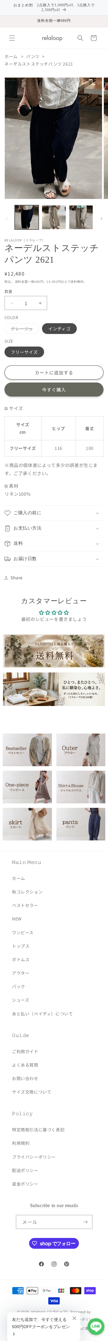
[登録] (85, 1222)
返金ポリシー (25, 1184)
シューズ (20, 1000)
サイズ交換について (31, 1092)
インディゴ (59, 329)
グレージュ (24, 329)
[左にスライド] (6, 218)
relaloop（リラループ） (50, 1311)
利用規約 (20, 1143)
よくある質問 (25, 1065)
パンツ (33, 56)
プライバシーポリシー (34, 1157)
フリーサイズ (24, 352)
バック (18, 986)
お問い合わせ (25, 1078)
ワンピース (23, 932)
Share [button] (16, 577)
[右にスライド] (101, 218)
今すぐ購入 (54, 389)
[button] (12, 38)
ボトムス (20, 959)
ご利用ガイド (25, 1051)
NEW (17, 919)
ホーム (11, 56)
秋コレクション (27, 892)
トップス (20, 946)
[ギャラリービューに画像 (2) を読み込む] (54, 217)
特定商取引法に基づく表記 (38, 1130)
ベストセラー (25, 905)
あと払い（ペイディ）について (42, 1014)
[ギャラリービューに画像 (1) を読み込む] (27, 217)
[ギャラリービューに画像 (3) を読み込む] (81, 217)
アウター (20, 973)
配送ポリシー (25, 1170)
